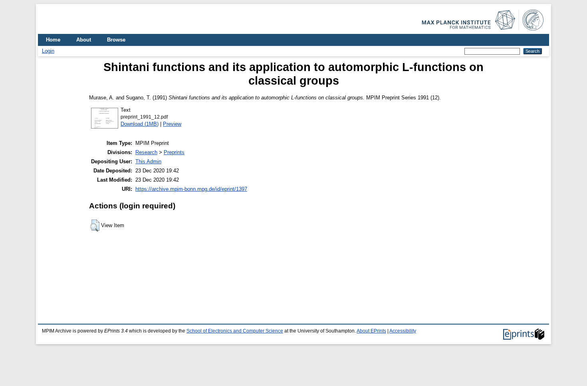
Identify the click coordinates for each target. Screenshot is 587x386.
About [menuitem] (83, 40)
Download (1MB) (140, 124)
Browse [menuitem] (116, 40)
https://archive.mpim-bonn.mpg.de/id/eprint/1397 (191, 189)
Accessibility (402, 331)
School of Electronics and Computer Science (234, 331)
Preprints (174, 152)
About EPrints (371, 331)
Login (48, 51)
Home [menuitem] (53, 40)
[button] (94, 226)
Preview (172, 124)
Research (146, 152)
